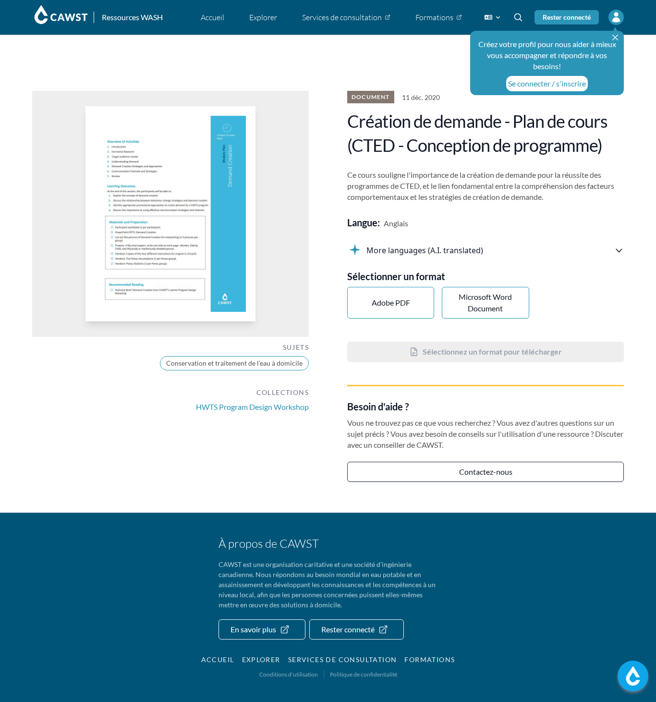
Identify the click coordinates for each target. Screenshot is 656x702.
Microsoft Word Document (485, 302)
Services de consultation (342, 659)
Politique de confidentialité (363, 674)
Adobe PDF (391, 302)
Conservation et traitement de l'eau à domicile (234, 363)
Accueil (217, 659)
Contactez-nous (485, 471)
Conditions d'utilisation (288, 674)
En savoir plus (253, 629)
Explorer (261, 659)
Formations (429, 659)
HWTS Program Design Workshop (252, 406)
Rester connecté (567, 17)
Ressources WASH (132, 17)
